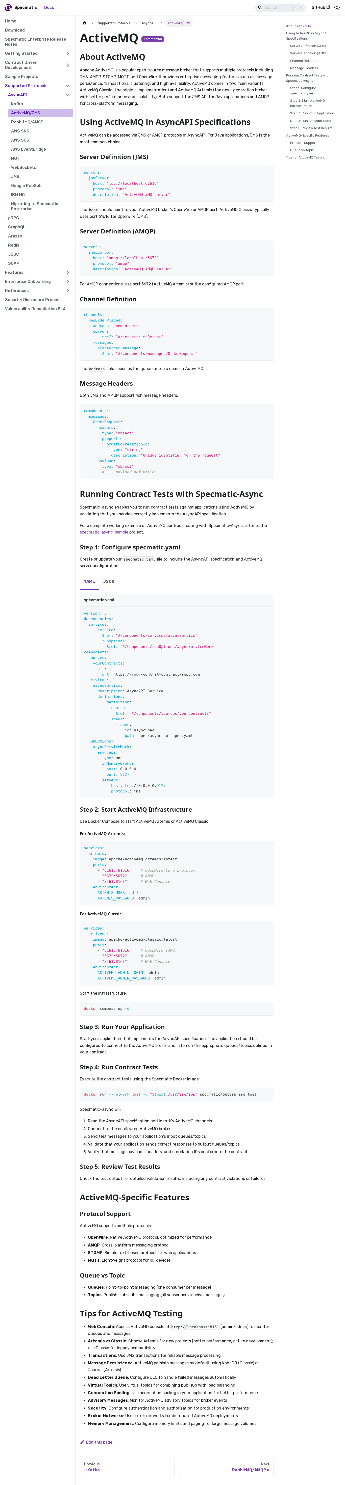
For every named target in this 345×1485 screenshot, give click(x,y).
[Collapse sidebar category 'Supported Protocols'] (67, 86)
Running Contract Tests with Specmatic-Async (308, 78)
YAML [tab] (89, 581)
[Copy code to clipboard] (267, 172)
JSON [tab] (108, 581)
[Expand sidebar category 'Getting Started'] (67, 53)
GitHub (318, 7)
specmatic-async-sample (104, 532)
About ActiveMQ (298, 26)
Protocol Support (303, 143)
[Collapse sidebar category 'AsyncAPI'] (67, 95)
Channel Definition (304, 61)
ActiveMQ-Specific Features (307, 135)
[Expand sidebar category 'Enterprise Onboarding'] (67, 282)
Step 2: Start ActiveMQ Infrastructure (307, 103)
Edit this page (99, 1442)
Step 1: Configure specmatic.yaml (303, 90)
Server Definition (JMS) (308, 46)
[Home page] (84, 23)
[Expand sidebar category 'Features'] (67, 273)
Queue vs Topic (302, 150)
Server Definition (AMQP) (309, 53)
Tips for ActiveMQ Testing (305, 157)
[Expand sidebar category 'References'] (67, 291)
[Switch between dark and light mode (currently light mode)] (337, 8)
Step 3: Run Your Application (312, 113)
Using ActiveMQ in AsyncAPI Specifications (307, 35)
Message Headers (304, 68)
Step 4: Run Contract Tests (310, 121)
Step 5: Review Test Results (311, 128)
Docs (49, 7)
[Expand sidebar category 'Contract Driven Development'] (67, 65)
